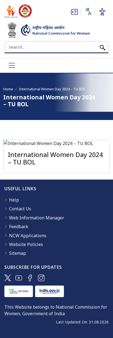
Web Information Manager (36, 218)
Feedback (18, 227)
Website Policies (26, 244)
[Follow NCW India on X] (7, 278)
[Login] (73, 11)
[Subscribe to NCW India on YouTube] (18, 278)
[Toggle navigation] (11, 65)
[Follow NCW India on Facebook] (30, 278)
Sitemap (17, 253)
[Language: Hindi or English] (87, 11)
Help (14, 200)
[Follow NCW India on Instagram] (41, 278)
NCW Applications (27, 236)
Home (8, 88)
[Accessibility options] (102, 11)
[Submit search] (103, 47)
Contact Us (20, 209)
